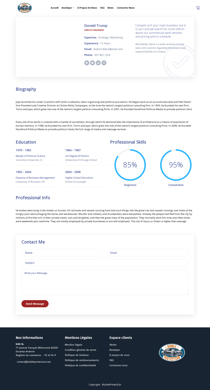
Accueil (55, 7)
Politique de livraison (77, 355)
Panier (113, 344)
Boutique (67, 7)
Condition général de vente (80, 349)
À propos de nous (87, 7)
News (111, 7)
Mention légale (73, 344)
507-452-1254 (102, 55)
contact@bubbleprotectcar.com (34, 361)
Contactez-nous (126, 7)
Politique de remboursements (82, 360)
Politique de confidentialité (80, 365)
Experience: (91, 43)
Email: (88, 49)
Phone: (88, 55)
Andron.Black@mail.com (108, 49)
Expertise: (90, 37)
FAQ (102, 7)
